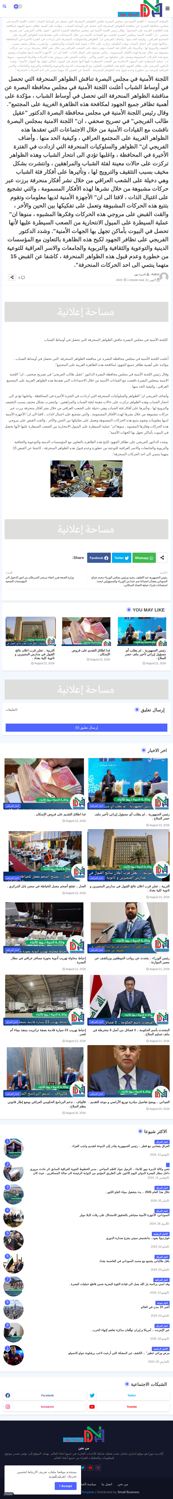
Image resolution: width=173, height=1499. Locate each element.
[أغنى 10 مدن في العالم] (13, 1309)
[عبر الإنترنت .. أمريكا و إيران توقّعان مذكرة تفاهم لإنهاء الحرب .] (13, 1332)
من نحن (123, 1484)
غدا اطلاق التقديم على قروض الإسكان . (91, 652)
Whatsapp (142, 558)
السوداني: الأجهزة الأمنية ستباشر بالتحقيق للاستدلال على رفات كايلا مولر (125, 1215)
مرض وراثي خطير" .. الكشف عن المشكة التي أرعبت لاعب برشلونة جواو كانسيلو (119, 1353)
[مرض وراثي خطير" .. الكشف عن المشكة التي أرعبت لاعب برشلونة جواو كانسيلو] (13, 1355)
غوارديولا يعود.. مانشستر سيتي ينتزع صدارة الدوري (138, 1238)
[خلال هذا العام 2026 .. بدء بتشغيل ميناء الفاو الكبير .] (13, 1194)
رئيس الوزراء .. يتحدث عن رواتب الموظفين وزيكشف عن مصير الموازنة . (132, 960)
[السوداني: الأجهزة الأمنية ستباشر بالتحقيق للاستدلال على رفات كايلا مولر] (13, 1217)
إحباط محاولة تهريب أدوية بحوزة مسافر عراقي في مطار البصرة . (48, 960)
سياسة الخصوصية (84, 1484)
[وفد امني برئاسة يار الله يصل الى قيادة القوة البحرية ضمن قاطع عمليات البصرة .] (13, 1286)
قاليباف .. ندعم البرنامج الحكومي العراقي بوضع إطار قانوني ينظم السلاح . (47, 1104)
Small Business (128, 1492)
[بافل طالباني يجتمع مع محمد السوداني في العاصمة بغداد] (13, 1263)
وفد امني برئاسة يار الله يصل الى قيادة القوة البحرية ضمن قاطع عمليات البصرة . (119, 1284)
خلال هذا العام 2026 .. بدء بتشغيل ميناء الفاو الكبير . (137, 1192)
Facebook (96, 558)
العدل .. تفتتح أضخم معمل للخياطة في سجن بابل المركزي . (46, 886)
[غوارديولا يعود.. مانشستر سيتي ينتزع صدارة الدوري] (13, 1240)
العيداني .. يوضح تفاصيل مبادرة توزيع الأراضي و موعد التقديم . (129, 1102)
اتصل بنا (107, 1484)
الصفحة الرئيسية (158, 21)
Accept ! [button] (65, 1486)
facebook (47, 1395)
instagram (47, 1406)
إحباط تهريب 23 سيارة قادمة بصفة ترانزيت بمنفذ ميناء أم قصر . (48, 1032)
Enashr (8, 1494)
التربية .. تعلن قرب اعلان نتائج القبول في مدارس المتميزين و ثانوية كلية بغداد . (35, 654)
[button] (4, 6)
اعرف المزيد (57, 1476)
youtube (132, 1406)
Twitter (119, 558)
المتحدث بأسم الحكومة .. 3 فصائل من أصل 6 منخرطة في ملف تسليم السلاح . (131, 1032)
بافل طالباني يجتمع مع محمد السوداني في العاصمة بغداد (134, 1261)
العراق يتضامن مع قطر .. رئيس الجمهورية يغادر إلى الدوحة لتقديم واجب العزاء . (120, 1146)
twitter (131, 1395)
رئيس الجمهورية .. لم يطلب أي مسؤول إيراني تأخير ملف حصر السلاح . (145, 654)
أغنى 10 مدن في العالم (155, 1307)
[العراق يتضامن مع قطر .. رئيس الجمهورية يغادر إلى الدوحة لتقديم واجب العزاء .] (13, 1148)
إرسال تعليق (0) (86, 727)
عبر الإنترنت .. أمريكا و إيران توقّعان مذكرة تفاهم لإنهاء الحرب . (130, 1330)
